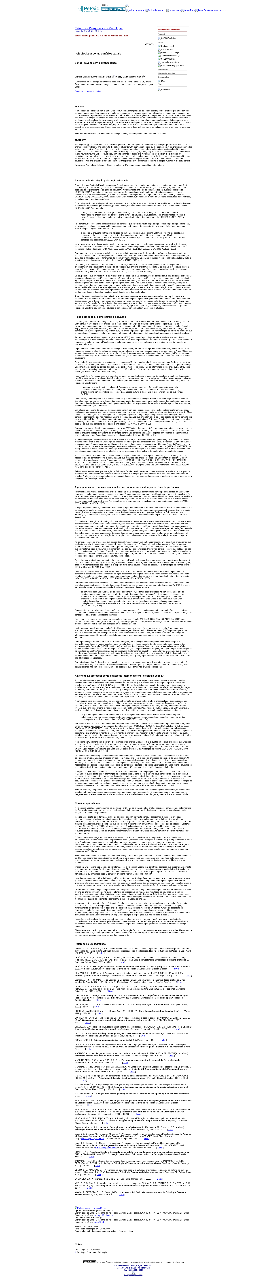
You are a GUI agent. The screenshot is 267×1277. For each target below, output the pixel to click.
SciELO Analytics (168, 38)
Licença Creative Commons (173, 1262)
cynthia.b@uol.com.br (103, 1215)
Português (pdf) (167, 46)
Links (101, 953)
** (145, 76)
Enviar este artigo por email (172, 66)
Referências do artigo (170, 53)
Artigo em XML (167, 49)
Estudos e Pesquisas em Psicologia (99, 28)
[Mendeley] (159, 81)
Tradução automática (170, 62)
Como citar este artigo (171, 56)
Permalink (165, 89)
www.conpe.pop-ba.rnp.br (92, 1138)
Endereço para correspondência (89, 91)
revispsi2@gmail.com (133, 1275)
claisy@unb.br (100, 1222)
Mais (163, 81)
